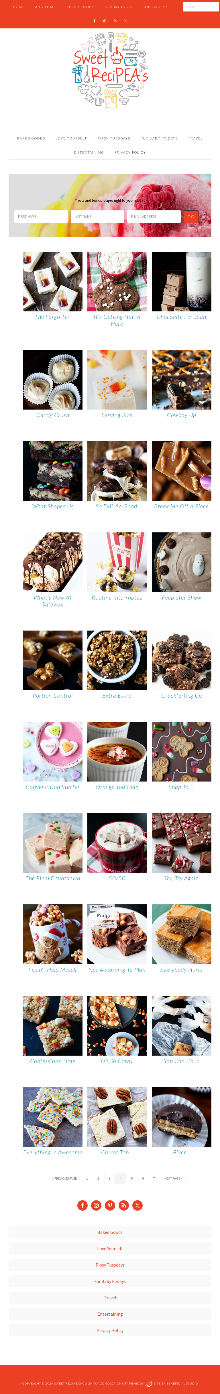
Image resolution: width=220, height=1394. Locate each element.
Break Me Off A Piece (181, 506)
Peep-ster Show (181, 597)
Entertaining (110, 1314)
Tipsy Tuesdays (110, 1265)
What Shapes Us (53, 506)
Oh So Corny (117, 1060)
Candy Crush (52, 414)
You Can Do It (181, 1060)
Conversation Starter (53, 786)
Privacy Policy (110, 1330)
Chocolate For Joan (181, 316)
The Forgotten (53, 316)
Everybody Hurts (181, 969)
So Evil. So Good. (117, 506)
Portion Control (53, 695)
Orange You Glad (117, 786)
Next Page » (173, 1178)
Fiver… (181, 1152)
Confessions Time (52, 1060)
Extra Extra (117, 695)
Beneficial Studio (182, 1383)
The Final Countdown (52, 878)
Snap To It (182, 786)
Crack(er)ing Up (181, 695)
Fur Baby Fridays (110, 1281)
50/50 (117, 878)
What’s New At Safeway (53, 601)
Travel (110, 1297)
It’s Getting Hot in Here (117, 320)
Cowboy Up (181, 414)
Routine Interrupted (117, 597)
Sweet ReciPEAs (110, 70)
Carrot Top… (117, 1152)
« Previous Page (64, 1178)
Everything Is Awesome (52, 1152)
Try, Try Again (181, 878)
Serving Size (117, 414)
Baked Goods (110, 1232)
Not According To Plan (117, 969)
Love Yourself (110, 1248)
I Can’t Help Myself (52, 969)
